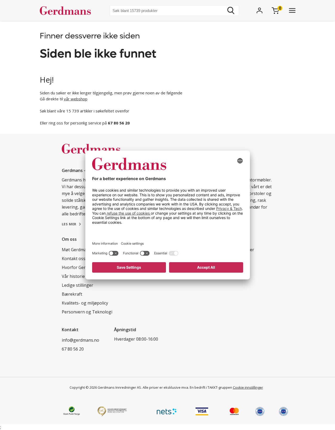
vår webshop (75, 98)
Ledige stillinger (77, 285)
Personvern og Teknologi (87, 312)
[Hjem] (67, 10)
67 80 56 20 (73, 349)
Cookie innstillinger (248, 387)
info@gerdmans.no (80, 340)
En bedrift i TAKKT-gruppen (211, 387)
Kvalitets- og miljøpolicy (85, 303)
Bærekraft (72, 294)
